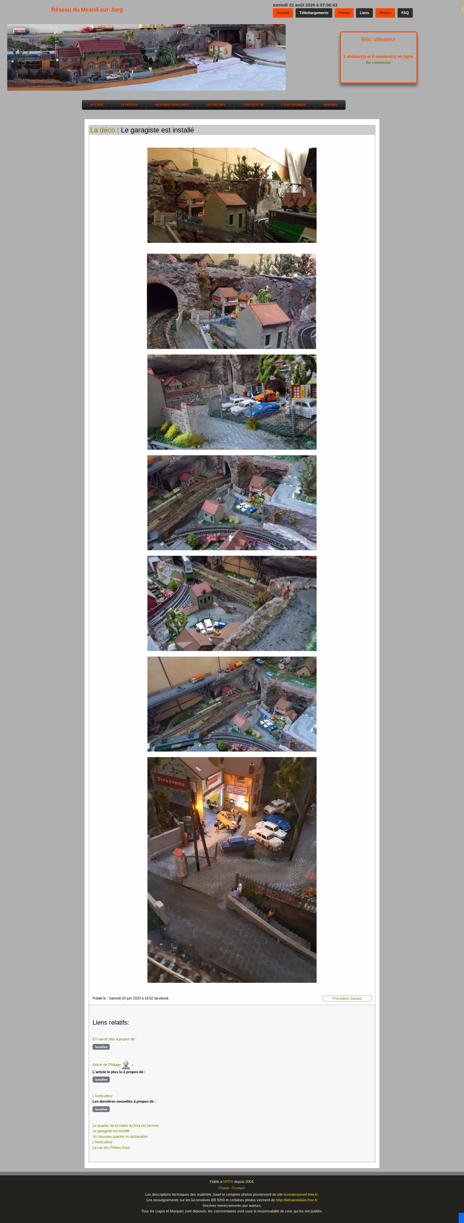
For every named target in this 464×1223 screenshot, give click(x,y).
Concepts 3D (253, 105)
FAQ (405, 13)
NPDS (228, 1182)
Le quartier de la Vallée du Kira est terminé (126, 1125)
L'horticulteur (103, 1096)
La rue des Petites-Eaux (111, 1147)
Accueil (283, 13)
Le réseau (129, 105)
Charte (223, 1188)
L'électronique (294, 105)
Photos (385, 13)
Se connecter (378, 62)
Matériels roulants (172, 105)
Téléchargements (313, 13)
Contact (238, 1188)
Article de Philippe (107, 1065)
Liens (364, 13)
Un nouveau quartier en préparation (120, 1136)
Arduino (330, 105)
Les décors (215, 105)
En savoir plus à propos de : (115, 1039)
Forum (344, 13)
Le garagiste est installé (111, 1131)
